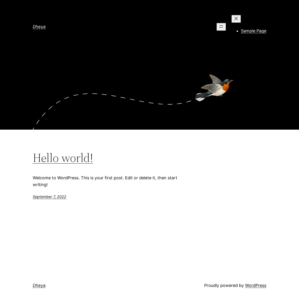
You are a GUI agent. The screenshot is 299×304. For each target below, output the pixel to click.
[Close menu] (236, 19)
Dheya (39, 26)
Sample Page (253, 30)
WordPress (255, 285)
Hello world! (63, 158)
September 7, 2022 (49, 196)
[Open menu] (221, 27)
